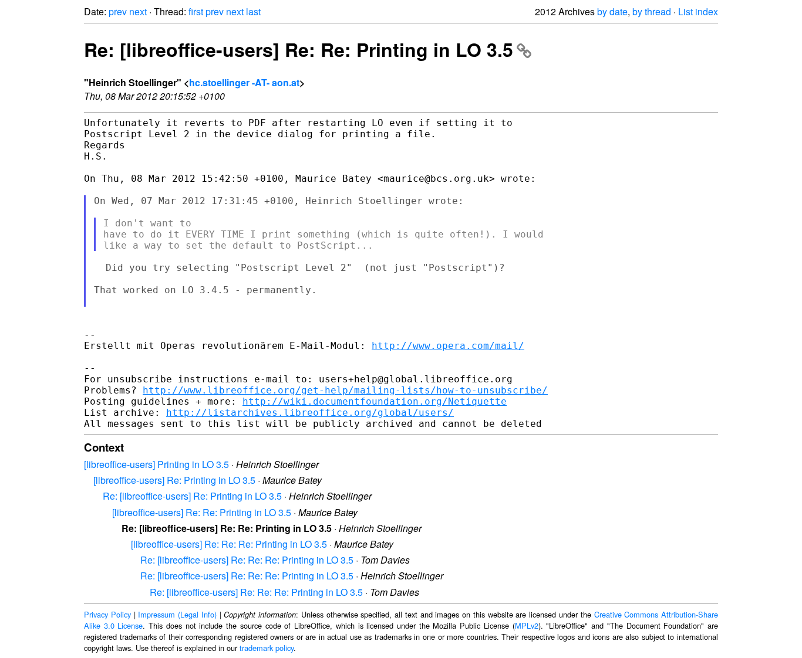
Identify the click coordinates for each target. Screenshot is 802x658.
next (138, 11)
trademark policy (267, 647)
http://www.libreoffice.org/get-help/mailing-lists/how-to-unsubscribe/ (345, 390)
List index (698, 11)
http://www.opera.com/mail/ (448, 345)
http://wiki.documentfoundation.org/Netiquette (374, 401)
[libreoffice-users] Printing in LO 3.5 (156, 464)
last (253, 11)
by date (612, 11)
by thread (651, 11)
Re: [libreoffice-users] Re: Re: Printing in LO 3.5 (298, 49)
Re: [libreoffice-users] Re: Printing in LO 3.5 (192, 496)
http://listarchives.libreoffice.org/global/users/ (310, 412)
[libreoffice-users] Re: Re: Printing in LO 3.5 (201, 512)
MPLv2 (526, 625)
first (195, 11)
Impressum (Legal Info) (177, 614)
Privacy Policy (107, 614)
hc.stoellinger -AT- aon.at (244, 82)
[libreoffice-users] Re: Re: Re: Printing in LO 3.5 (229, 544)
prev (118, 11)
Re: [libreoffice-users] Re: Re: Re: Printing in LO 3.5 (246, 560)
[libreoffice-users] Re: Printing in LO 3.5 (174, 480)
